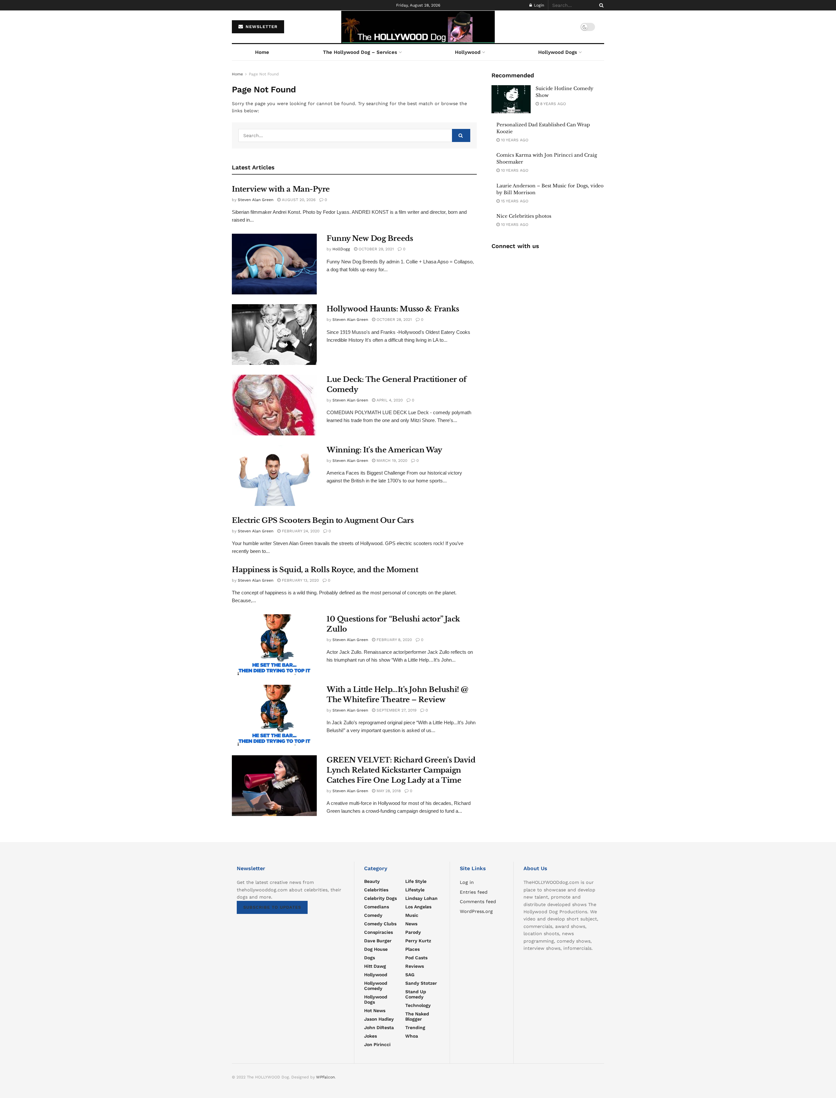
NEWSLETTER (261, 26)
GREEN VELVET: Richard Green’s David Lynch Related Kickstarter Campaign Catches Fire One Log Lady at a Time (401, 770)
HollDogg (341, 249)
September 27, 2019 (395, 710)
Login (538, 5)
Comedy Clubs (380, 923)
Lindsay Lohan (421, 898)
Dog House (376, 949)
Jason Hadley (379, 1019)
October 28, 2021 (393, 319)
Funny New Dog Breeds (370, 238)
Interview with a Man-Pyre (281, 189)
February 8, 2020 (393, 639)
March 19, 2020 (391, 460)
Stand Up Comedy (415, 994)
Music (411, 915)
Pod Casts (416, 957)
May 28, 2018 (388, 791)
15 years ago (514, 201)
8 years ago (552, 104)
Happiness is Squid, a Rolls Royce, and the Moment (325, 569)
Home (262, 52)
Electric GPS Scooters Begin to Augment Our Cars (322, 520)
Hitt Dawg (375, 966)
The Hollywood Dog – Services (360, 52)
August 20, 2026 (298, 199)
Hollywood (467, 52)
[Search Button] (600, 5)
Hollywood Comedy (375, 985)
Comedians (376, 906)
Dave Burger (378, 940)
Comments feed (478, 901)
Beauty (372, 881)
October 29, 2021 (375, 249)
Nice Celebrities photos (523, 216)
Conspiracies (378, 932)
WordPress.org (476, 911)
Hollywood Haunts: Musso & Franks (393, 309)
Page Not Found (264, 74)
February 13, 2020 (300, 580)
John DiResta (379, 1027)
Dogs (369, 957)
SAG (409, 974)
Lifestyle (415, 889)
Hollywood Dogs (557, 52)
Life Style (415, 881)
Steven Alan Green (255, 199)
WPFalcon (325, 1077)
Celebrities (376, 889)
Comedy (373, 915)
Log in (467, 882)
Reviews (414, 966)
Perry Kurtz (418, 940)
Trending (415, 1027)
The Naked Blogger (417, 1016)
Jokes (370, 1036)
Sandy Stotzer (421, 983)
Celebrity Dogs (380, 898)
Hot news (374, 1010)
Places (412, 949)
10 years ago (514, 140)
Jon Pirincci (377, 1044)
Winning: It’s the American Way (384, 450)
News (411, 923)
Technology (418, 1005)
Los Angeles (418, 906)
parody (413, 932)
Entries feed (474, 892)
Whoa (411, 1036)
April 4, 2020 (389, 400)
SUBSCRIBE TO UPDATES (272, 907)
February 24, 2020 (300, 531)
